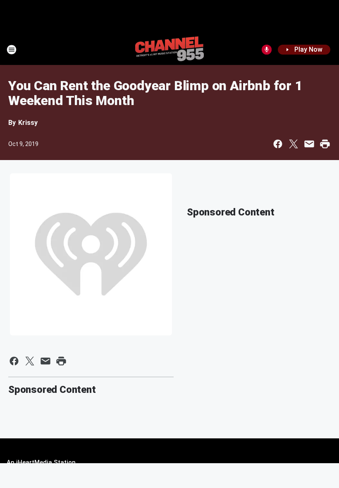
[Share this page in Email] (309, 144)
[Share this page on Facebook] (278, 144)
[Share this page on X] (293, 144)
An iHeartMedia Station (41, 462)
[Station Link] (169, 49)
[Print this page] (325, 144)
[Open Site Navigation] (12, 50)
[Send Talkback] (267, 50)
